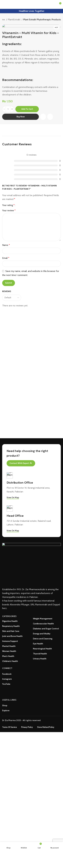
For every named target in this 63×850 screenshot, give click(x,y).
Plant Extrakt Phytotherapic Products (42, 19)
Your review (9, 210)
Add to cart (27, 109)
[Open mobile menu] (3, 4)
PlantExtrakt (14, 19)
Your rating (8, 205)
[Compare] (43, 117)
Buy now (21, 116)
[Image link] (31, 563)
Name (6, 245)
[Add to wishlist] (50, 117)
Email (5, 258)
